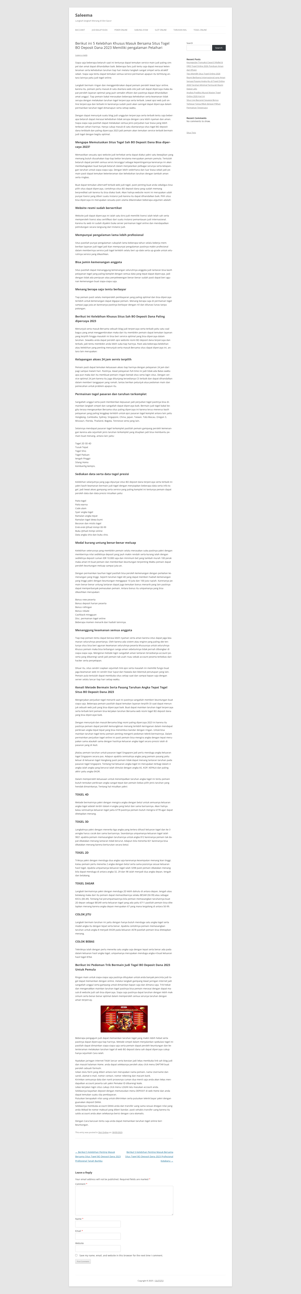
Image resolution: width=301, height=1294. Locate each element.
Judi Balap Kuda (100, 30)
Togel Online (200, 30)
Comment (81, 1183)
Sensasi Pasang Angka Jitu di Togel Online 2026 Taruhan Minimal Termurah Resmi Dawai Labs (206, 85)
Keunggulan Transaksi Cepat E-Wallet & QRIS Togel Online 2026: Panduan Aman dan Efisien (205, 66)
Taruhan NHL (180, 30)
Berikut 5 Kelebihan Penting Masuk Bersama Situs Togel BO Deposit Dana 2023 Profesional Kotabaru (149, 1156)
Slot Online (161, 30)
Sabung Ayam (141, 30)
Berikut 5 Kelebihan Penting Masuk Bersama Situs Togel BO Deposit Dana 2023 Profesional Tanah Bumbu (98, 1156)
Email (79, 1230)
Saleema (83, 15)
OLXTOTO (159, 1280)
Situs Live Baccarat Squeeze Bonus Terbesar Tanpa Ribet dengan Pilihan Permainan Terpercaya (204, 104)
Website (79, 1243)
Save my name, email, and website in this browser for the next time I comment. (121, 1255)
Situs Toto (191, 132)
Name (79, 1218)
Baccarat (80, 30)
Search (190, 43)
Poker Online (120, 30)
